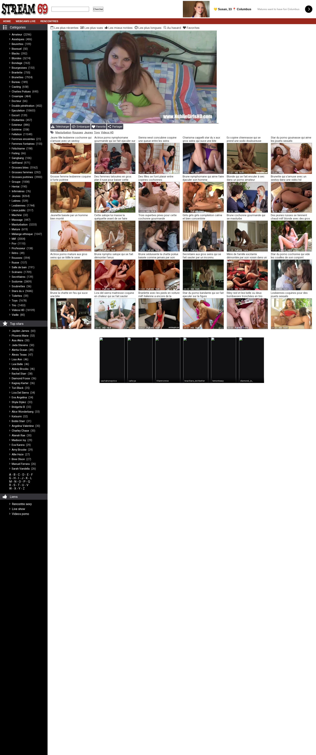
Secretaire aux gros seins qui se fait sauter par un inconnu (202, 256)
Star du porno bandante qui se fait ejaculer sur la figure (203, 294)
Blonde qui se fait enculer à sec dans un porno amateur (245, 178)
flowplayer (192, 120)
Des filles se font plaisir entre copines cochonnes (155, 178)
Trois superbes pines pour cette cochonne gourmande (157, 217)
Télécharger (61, 126)
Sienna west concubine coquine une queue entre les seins (157, 139)
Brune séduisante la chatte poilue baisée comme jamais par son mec (158, 257)
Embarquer (83, 126)
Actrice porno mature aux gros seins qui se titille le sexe (68, 256)
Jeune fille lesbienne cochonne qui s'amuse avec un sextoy (70, 139)
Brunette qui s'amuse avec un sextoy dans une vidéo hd (288, 178)
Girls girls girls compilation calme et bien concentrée (202, 217)
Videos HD (107, 132)
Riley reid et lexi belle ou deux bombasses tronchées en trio (244, 294)
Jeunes (88, 132)
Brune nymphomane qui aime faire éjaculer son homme (203, 178)
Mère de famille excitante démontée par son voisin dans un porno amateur (247, 257)
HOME (7, 21)
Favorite (100, 126)
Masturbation (63, 132)
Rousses (77, 132)
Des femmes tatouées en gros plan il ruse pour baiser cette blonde (112, 180)
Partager (117, 126)
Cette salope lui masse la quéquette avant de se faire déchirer (110, 218)
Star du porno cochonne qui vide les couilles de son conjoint (290, 256)
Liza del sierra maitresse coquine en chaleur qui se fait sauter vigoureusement (114, 296)
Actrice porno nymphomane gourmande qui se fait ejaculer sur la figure (114, 141)
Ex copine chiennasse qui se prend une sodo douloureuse (244, 139)
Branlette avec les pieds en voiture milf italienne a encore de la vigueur (159, 296)
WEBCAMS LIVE (25, 21)
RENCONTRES (49, 21)
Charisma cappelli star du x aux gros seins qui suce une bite (201, 139)
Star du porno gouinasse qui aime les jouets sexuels (291, 139)
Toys (97, 132)
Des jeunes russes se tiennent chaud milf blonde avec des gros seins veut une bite (290, 218)
